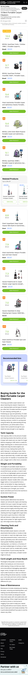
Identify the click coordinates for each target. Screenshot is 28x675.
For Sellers (12, 644)
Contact (3, 646)
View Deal (10, 202)
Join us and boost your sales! (9, 672)
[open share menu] (25, 20)
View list (12, 380)
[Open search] (24, 2)
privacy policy (13, 10)
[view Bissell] (8, 37)
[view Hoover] (10, 190)
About (2, 643)
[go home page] (4, 2)
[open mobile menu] (26, 2)
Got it (24, 8)
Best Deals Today (12, 648)
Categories (21, 643)
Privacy (2, 651)
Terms (2, 654)
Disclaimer (3, 657)
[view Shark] (7, 95)
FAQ (2, 648)
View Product (14, 53)
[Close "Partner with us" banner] (26, 665)
